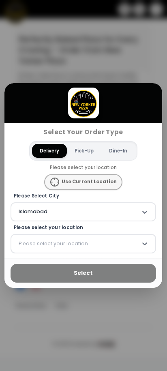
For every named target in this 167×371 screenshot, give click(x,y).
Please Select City (36, 196)
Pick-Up (84, 151)
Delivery (49, 151)
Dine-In (118, 151)
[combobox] (19, 212)
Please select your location (49, 228)
